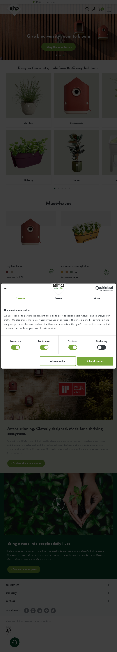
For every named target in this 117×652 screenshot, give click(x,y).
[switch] (44, 347)
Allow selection (58, 361)
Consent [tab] (20, 298)
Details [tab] (58, 298)
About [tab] (96, 298)
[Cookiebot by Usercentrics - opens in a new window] (100, 288)
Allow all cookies (95, 361)
